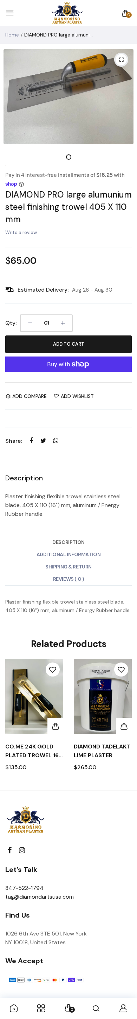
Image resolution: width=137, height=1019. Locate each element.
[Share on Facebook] (31, 441)
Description (68, 542)
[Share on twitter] (43, 441)
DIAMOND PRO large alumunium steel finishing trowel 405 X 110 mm (68, 207)
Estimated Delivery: (43, 289)
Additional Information (69, 554)
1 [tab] (69, 157)
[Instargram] (22, 850)
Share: (13, 441)
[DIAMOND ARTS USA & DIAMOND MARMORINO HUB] (67, 13)
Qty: (11, 323)
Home (12, 35)
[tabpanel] (68, 96)
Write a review (21, 232)
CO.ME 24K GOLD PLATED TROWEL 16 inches (32, 751)
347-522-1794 (24, 888)
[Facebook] (9, 850)
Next (124, 721)
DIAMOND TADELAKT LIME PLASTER (102, 751)
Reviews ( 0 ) (68, 579)
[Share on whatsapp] (55, 441)
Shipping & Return (68, 567)
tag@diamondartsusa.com (39, 896)
